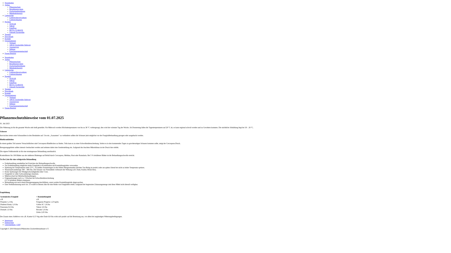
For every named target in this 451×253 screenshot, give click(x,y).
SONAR (12, 24)
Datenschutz (9, 223)
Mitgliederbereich (15, 13)
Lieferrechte (9, 16)
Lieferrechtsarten (15, 20)
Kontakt (8, 39)
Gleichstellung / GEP (12, 225)
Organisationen (10, 41)
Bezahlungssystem (16, 9)
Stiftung (12, 49)
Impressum (9, 220)
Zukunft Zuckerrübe (16, 32)
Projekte (8, 22)
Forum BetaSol (10, 53)
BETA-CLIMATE (16, 30)
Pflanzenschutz (15, 7)
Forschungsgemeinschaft (18, 51)
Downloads (9, 37)
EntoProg (12, 28)
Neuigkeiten (9, 3)
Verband (12, 43)
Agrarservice (14, 47)
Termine (8, 34)
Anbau (7, 5)
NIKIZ (12, 26)
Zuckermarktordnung (17, 11)
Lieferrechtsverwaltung (18, 18)
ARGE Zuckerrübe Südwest (20, 45)
